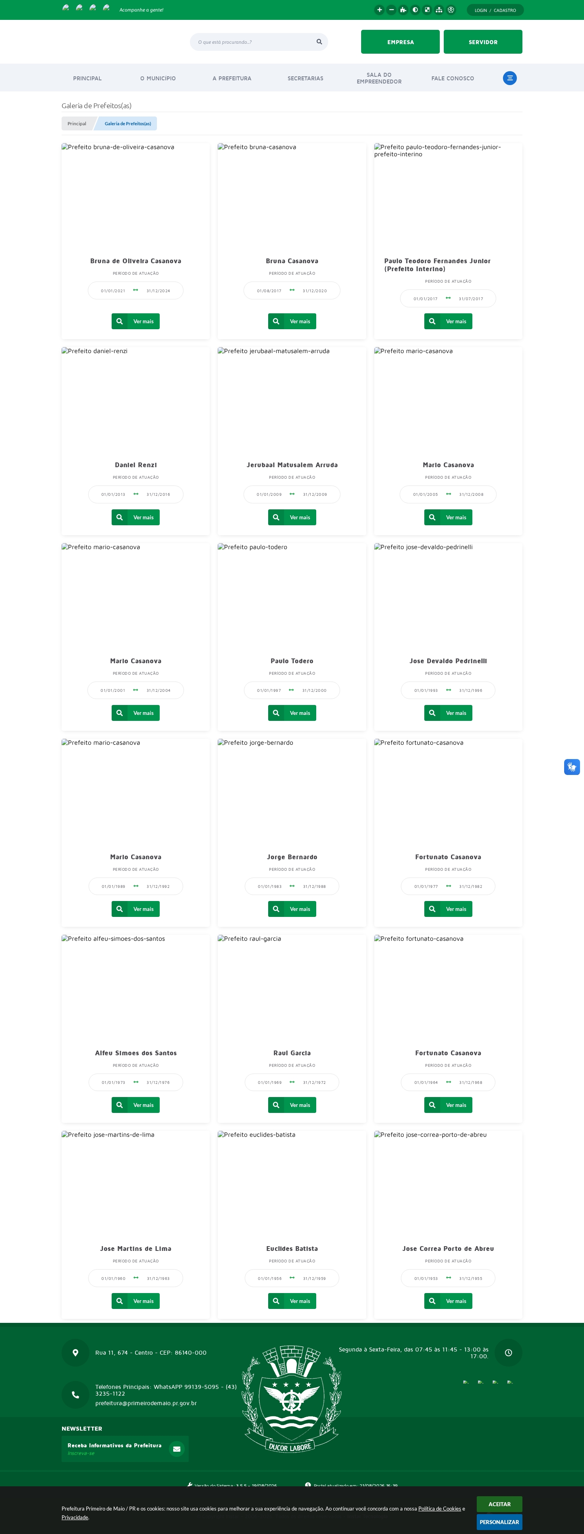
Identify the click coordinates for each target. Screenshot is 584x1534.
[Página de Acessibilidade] (451, 10)
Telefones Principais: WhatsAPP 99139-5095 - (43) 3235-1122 (166, 1390)
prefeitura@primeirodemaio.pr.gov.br (146, 1403)
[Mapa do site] (439, 10)
